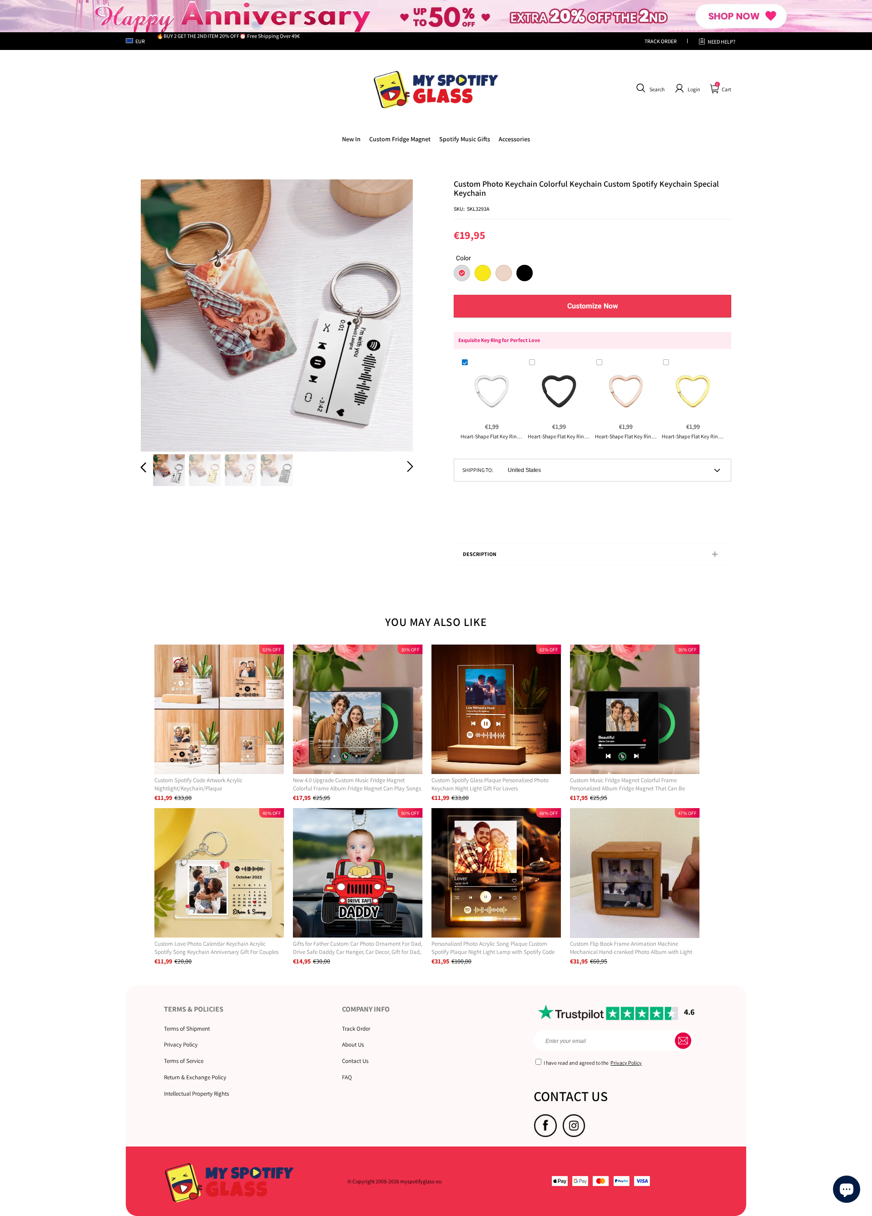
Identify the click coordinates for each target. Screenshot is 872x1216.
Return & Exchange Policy (195, 1077)
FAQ (347, 1077)
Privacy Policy (181, 1044)
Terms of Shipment (187, 1028)
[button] (649, 88)
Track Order (356, 1028)
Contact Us (355, 1061)
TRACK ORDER (660, 41)
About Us (353, 1044)
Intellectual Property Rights (196, 1093)
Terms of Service (183, 1061)
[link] (400, 139)
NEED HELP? (721, 41)
